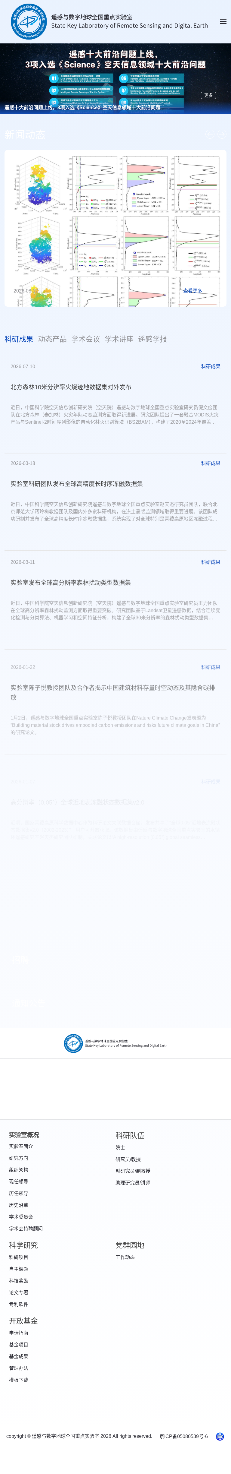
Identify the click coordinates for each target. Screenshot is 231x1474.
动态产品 (52, 339)
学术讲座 (119, 339)
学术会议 (85, 339)
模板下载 (18, 1380)
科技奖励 (18, 1280)
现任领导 (18, 1181)
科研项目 (18, 1257)
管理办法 (18, 1368)
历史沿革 (18, 1205)
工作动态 (125, 1257)
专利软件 (18, 1304)
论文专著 (18, 1292)
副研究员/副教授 (133, 1171)
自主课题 (18, 1269)
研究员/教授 (128, 1159)
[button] (209, 134)
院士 (120, 1147)
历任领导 (18, 1193)
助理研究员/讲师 (133, 1182)
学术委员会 (21, 1216)
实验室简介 (21, 1146)
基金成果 (18, 1356)
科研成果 (19, 339)
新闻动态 (25, 135)
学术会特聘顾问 (26, 1228)
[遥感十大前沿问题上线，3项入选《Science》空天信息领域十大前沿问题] (115, 94)
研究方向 (18, 1158)
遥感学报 (152, 339)
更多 (208, 95)
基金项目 (18, 1344)
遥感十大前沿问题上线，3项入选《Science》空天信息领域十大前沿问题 (82, 107)
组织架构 (18, 1169)
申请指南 (18, 1333)
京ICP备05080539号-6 (184, 1436)
